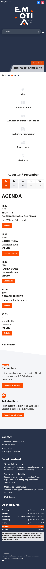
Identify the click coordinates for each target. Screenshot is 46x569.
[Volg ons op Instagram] (42, 2)
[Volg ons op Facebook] (38, 2)
